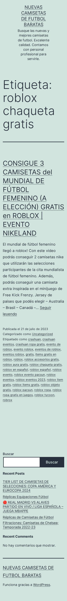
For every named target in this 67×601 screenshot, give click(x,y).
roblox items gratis (25, 385)
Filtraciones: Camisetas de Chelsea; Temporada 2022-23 (30, 525)
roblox (18, 359)
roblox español (40, 369)
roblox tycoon (44, 395)
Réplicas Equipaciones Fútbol (25, 497)
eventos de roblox (48, 349)
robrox (7, 400)
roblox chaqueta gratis (46, 364)
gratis (30, 354)
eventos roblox (13, 354)
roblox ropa (42, 390)
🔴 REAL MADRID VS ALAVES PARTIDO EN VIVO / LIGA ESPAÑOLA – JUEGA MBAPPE (33, 506)
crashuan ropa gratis (30, 344)
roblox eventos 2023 (30, 379)
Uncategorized (42, 334)
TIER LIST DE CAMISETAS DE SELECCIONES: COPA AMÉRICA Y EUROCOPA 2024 (29, 486)
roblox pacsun (22, 390)
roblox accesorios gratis (41, 359)
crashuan (34, 339)
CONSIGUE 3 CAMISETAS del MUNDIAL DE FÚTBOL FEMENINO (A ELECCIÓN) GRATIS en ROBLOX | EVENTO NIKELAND (33, 198)
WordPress (41, 585)
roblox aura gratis (15, 364)
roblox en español (15, 369)
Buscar (8, 454)
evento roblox (23, 349)
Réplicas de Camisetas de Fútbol (28, 517)
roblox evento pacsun (29, 374)
